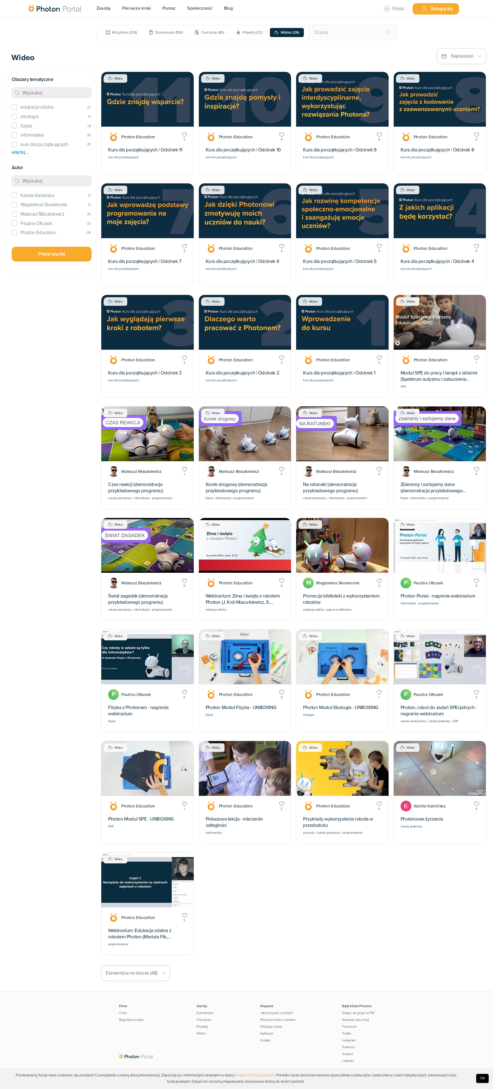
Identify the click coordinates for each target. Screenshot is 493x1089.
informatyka (32, 135)
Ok (482, 1078)
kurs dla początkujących (44, 144)
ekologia (30, 117)
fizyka (26, 126)
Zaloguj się (442, 9)
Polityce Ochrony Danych (254, 1075)
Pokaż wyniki (51, 254)
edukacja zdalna (37, 107)
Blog (228, 8)
